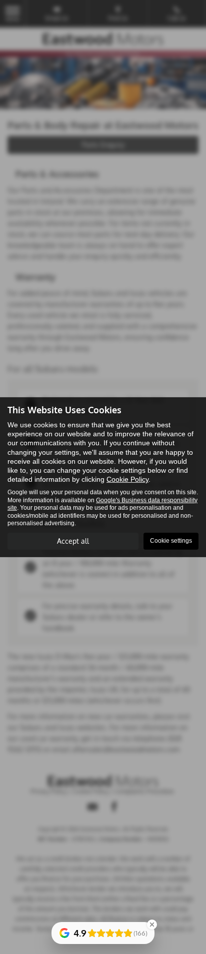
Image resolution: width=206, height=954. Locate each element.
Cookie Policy (127, 479)
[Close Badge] (152, 925)
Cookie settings (171, 540)
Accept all (73, 541)
